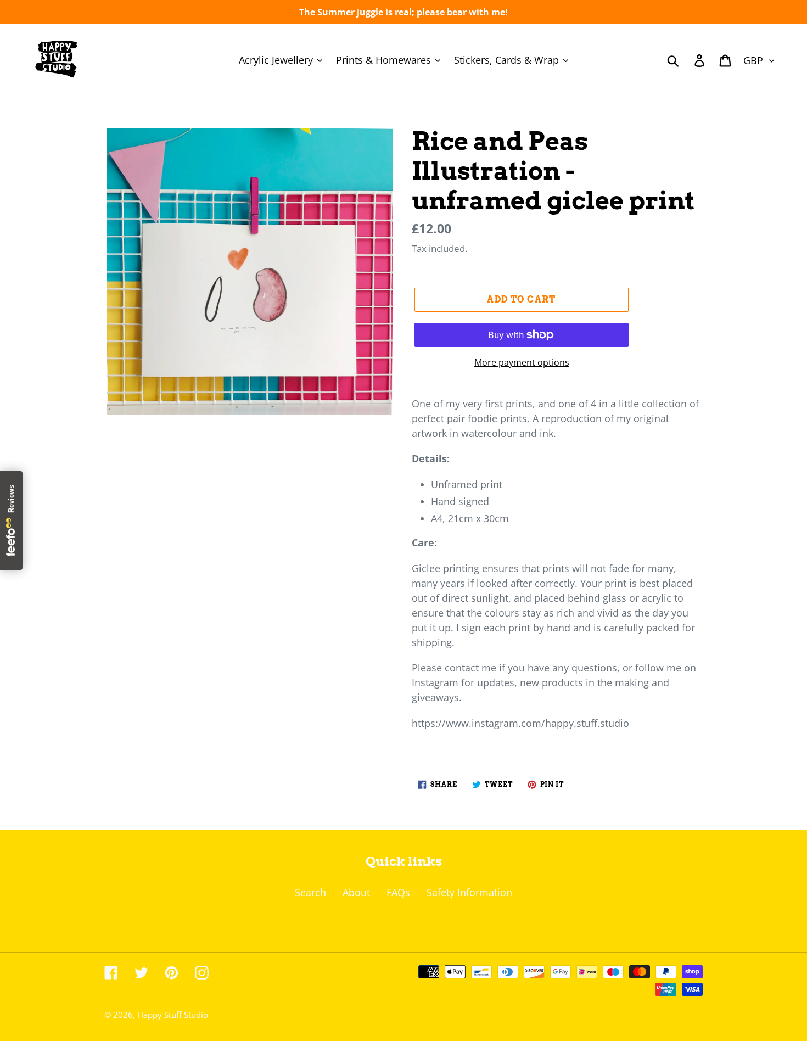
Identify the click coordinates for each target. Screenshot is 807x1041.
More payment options (521, 362)
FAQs (398, 892)
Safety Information (469, 892)
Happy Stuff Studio (172, 1014)
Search (310, 892)
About (356, 892)
